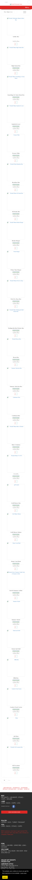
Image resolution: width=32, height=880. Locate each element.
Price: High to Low (8, 12)
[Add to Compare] (17, 44)
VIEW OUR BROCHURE (14, 812)
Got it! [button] (5, 877)
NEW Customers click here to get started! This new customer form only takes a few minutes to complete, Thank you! (14, 832)
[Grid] (24, 12)
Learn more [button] (23, 873)
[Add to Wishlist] (15, 44)
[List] (28, 12)
